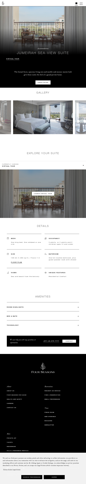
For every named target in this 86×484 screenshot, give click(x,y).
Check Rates (43, 82)
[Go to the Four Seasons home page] (3, 3)
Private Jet (11, 438)
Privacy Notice (7, 470)
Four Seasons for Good (17, 395)
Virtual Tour (12, 59)
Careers (10, 403)
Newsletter (49, 425)
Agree (54, 477)
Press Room (49, 412)
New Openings (50, 416)
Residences (11, 446)
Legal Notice (16, 470)
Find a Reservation (52, 395)
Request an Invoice (52, 390)
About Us (10, 390)
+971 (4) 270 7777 (51, 341)
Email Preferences (52, 399)
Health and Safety (14, 399)
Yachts (10, 442)
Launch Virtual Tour (43, 193)
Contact (69, 341)
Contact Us (11, 407)
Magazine (48, 420)
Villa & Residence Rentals (18, 450)
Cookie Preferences (32, 477)
